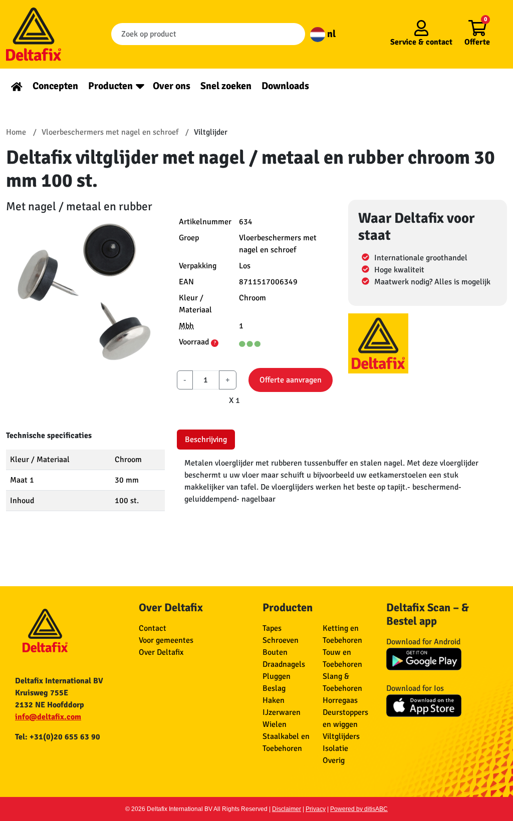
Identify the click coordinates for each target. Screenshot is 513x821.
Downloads (285, 86)
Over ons (171, 86)
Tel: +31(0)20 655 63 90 (57, 737)
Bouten (275, 652)
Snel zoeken (225, 86)
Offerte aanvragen (291, 380)
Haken (274, 700)
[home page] (17, 86)
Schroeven (281, 640)
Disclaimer (286, 808)
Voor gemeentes (166, 640)
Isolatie (335, 748)
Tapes (272, 628)
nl (330, 34)
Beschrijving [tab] (206, 440)
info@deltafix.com (48, 717)
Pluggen (277, 676)
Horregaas (340, 700)
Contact (152, 628)
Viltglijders (341, 736)
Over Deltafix (161, 652)
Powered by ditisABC (359, 808)
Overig (334, 760)
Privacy (316, 808)
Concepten (55, 86)
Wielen (275, 724)
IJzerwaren (282, 712)
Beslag (274, 688)
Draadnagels (284, 664)
